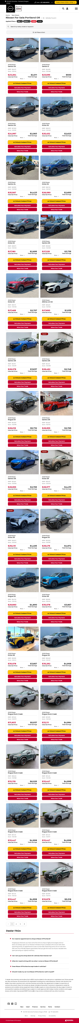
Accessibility (52, 1016)
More (21, 78)
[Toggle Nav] (76, 8)
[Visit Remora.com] (69, 1021)
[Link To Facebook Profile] (9, 1003)
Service (42, 1007)
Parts (50, 1007)
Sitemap (33, 1016)
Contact (57, 1007)
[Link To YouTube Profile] (15, 1003)
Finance (35, 1007)
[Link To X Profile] (12, 1003)
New (21, 1007)
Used (27, 1007)
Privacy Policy (42, 1016)
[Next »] (24, 924)
